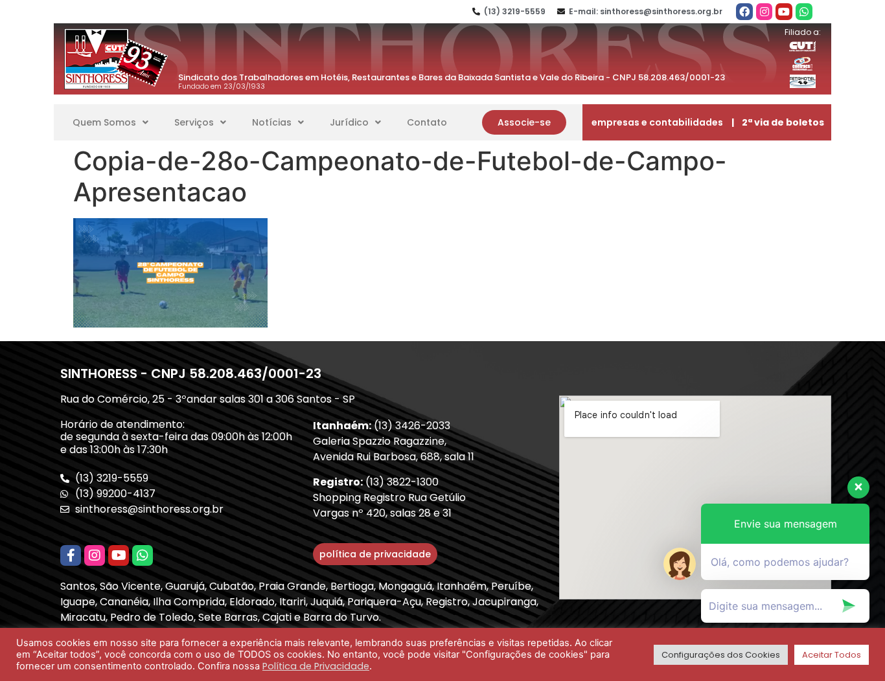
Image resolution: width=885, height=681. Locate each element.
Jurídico (349, 122)
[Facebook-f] (70, 555)
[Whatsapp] (804, 11)
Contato (427, 122)
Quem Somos (104, 122)
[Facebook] (744, 11)
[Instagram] (764, 11)
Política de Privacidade (315, 666)
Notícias (272, 122)
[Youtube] (784, 11)
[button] (524, 122)
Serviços (194, 122)
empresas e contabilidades (657, 122)
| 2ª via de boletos (777, 122)
